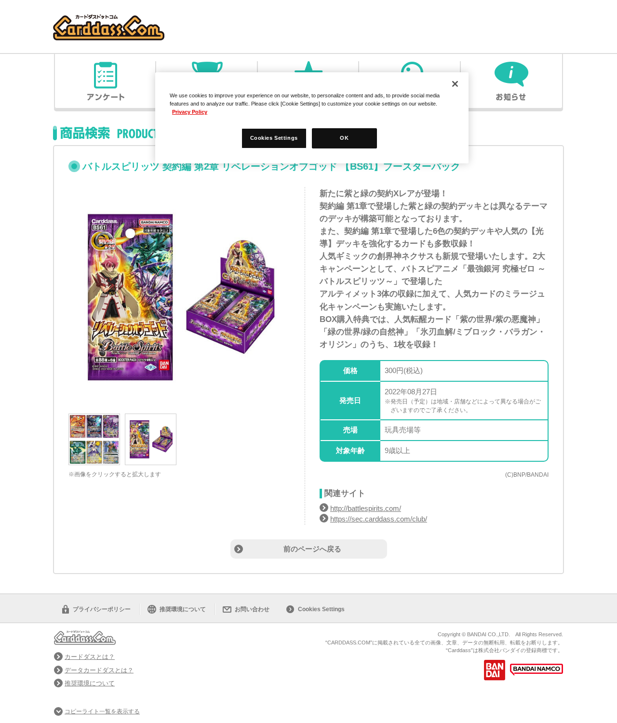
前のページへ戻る (312, 549)
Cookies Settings (321, 609)
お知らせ (511, 81)
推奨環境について (183, 609)
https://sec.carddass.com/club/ (378, 519)
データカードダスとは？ (99, 670)
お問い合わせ (252, 609)
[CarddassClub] (108, 19)
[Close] (455, 83)
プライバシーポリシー (102, 609)
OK (344, 138)
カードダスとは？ (90, 656)
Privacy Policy (189, 112)
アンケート (105, 81)
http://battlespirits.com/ (365, 508)
